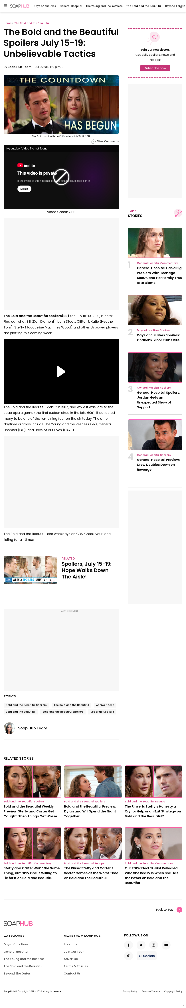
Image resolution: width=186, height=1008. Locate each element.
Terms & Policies (76, 966)
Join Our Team (74, 952)
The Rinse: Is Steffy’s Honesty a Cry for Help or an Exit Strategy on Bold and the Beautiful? (153, 811)
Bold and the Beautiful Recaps (145, 801)
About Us (70, 944)
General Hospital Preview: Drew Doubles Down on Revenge (158, 464)
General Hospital (71, 6)
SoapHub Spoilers (102, 712)
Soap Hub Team (19, 67)
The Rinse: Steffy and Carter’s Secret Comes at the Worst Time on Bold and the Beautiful (91, 873)
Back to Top (164, 909)
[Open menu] (5, 6)
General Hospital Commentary (157, 263)
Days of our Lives (45, 6)
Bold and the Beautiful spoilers (63, 712)
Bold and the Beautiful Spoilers (26, 705)
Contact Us (72, 973)
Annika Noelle (105, 705)
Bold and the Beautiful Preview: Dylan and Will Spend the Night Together (90, 811)
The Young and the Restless (104, 6)
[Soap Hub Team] (11, 728)
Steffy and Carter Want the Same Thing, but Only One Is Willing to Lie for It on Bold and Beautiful (32, 873)
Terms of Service (150, 991)
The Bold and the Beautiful (143, 6)
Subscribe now (155, 68)
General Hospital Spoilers (154, 387)
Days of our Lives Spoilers (154, 330)
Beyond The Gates (17, 973)
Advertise (71, 959)
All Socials (146, 956)
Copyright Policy (173, 991)
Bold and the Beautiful (20, 712)
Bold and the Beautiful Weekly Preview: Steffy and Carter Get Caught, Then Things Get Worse (30, 811)
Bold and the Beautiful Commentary (28, 863)
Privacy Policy (130, 991)
